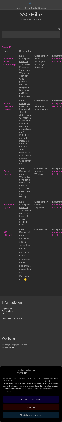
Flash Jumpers (7, 172)
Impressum (7, 308)
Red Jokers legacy (8, 206)
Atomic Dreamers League (8, 106)
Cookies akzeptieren (31, 399)
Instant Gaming (8, 347)
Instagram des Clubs (57, 60)
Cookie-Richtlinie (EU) (12, 318)
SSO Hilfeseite (8, 233)
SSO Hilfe (31, 14)
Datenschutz (7, 311)
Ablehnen (31, 407)
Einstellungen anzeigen (31, 415)
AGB (4, 313)
